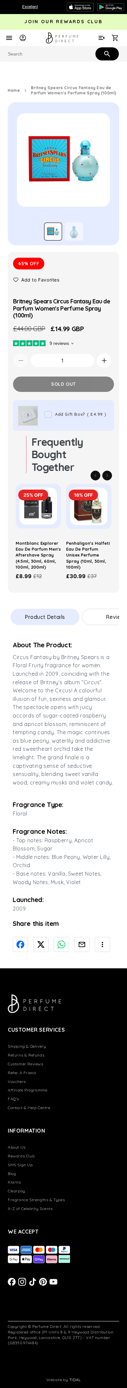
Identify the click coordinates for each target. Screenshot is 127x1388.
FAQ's (13, 1098)
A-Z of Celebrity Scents (30, 1208)
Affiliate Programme (27, 1090)
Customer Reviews (25, 1063)
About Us (17, 1147)
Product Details (45, 617)
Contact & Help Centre (29, 1107)
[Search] (106, 53)
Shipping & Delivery (27, 1046)
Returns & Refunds (26, 1055)
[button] (36, 279)
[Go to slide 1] (53, 231)
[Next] (107, 475)
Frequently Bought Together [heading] (57, 454)
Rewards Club (21, 1156)
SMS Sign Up (20, 1164)
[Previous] (95, 475)
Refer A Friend (22, 1072)
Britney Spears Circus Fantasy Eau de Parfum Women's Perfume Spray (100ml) (74, 90)
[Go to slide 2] (74, 231)
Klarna (14, 1182)
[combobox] (63, 54)
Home (14, 90)
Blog (12, 1173)
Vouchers (17, 1081)
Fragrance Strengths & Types (36, 1199)
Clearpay (16, 1190)
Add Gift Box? (80, 414)
